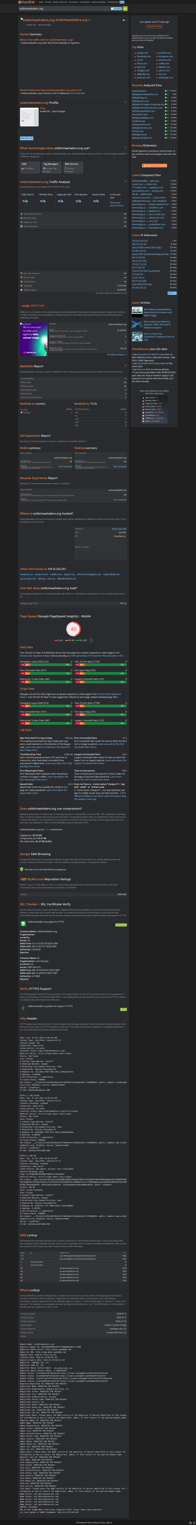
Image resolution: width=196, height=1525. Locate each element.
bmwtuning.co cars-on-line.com (148, 214)
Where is (46, 513)
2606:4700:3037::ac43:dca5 (146, 271)
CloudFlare (29, 168)
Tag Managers (50, 164)
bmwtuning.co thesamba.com (147, 227)
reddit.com (164, 63)
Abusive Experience (39, 478)
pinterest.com (143, 77)
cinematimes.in (139, 91)
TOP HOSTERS (73, 2)
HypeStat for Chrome (156, 165)
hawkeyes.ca (26, 574)
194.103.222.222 (140, 241)
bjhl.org (41, 578)
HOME (41, 2)
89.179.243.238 (139, 281)
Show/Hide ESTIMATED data (151, 354)
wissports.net (41, 574)
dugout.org (69, 574)
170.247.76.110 (139, 264)
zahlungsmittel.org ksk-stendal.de (149, 201)
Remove (141, 369)
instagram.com (166, 56)
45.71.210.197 (138, 267)
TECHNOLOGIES (112, 2)
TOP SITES (47, 2)
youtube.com (165, 53)
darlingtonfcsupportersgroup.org (148, 104)
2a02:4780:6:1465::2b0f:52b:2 (147, 247)
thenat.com (137, 131)
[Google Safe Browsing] (21, 869)
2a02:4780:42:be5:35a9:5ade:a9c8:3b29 (151, 254)
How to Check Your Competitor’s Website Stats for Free (159, 337)
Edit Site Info (26, 138)
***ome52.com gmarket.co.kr (147, 187)
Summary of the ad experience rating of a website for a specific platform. (53, 441)
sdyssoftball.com (111, 574)
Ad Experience (35, 436)
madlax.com (56, 574)
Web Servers (71, 164)
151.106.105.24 (139, 287)
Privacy (102, 1522)
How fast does (48, 588)
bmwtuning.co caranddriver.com (148, 224)
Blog (95, 1522)
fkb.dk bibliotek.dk (142, 194)
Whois (30, 1290)
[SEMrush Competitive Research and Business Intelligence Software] (32, 306)
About (109, 1522)
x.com (140, 60)
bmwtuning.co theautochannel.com (150, 204)
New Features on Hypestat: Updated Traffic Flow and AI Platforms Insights (157, 324)
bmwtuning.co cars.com (145, 221)
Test (125, 1009)
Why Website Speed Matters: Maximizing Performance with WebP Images (158, 312)
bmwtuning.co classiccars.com (148, 217)
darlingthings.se (139, 97)
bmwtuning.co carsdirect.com (147, 207)
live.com (163, 74)
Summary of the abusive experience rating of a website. (45, 483)
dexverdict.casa (140, 114)
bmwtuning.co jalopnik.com (146, 211)
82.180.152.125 (139, 251)
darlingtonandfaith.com (143, 111)
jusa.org (51, 578)
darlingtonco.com (140, 101)
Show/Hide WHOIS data (148, 363)
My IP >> (172, 293)
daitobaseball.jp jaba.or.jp (145, 181)
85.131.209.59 (138, 257)
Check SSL (121, 925)
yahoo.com (164, 70)
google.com (142, 53)
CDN (24, 164)
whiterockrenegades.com (89, 574)
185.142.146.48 (139, 244)
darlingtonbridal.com (142, 138)
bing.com (141, 67)
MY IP (122, 2)
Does (51, 808)
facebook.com (144, 56)
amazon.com (165, 60)
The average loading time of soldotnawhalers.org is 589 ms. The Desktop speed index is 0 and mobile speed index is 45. (72, 595)
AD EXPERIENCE (85, 2)
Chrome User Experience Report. (36, 656)
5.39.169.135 (137, 274)
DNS (28, 1235)
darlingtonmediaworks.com (145, 94)
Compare (117, 9)
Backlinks (31, 366)
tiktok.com (142, 63)
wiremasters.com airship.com (147, 191)
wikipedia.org (143, 74)
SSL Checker (45, 904)
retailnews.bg (138, 121)
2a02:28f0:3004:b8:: (142, 284)
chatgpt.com (143, 70)
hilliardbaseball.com (66, 578)
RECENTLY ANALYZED (60, 2)
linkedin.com (164, 67)
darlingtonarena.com (142, 128)
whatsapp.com (166, 77)
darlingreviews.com (141, 124)
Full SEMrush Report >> (117, 354)
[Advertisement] (73, 67)
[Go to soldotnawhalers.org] (89, 20)
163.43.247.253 (139, 261)
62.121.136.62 (138, 277)
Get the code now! (154, 393)
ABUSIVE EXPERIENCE (98, 2)
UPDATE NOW (154, 26)
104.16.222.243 (77, 93)
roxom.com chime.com (144, 184)
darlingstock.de (139, 134)
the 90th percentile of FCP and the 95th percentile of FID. (95, 656)
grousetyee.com (28, 578)
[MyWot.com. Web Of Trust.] (23, 879)
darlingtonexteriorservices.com (147, 107)
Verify (35, 989)
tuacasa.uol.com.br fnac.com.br (149, 197)
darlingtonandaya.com (142, 118)
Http (28, 1018)
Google (35, 854)
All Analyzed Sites (84, 1522)
